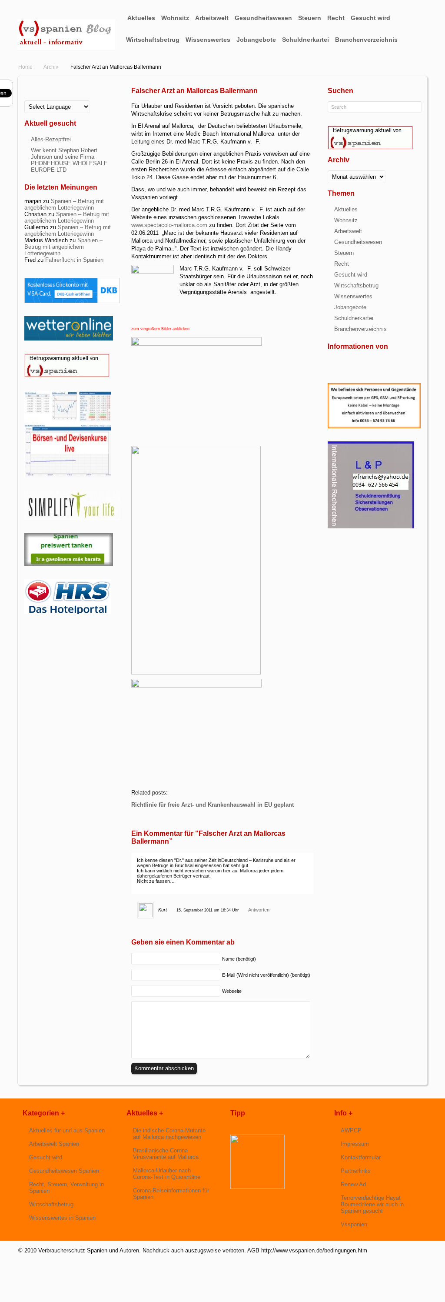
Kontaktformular (361, 1157)
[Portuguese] (55, 98)
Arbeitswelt (212, 17)
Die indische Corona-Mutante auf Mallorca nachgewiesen (169, 1133)
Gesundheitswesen (263, 17)
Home (25, 67)
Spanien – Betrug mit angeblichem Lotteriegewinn (64, 204)
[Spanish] (69, 98)
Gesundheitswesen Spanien (64, 1171)
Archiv (50, 67)
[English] (27, 98)
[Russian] (62, 98)
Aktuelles (141, 17)
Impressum (355, 1144)
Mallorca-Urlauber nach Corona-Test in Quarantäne (166, 1173)
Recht (336, 17)
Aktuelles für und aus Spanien (67, 1130)
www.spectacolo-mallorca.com (169, 225)
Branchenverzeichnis (366, 39)
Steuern (309, 17)
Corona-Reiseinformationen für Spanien (171, 1193)
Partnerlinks (356, 1171)
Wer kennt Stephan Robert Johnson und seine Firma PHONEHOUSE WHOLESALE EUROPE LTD (69, 160)
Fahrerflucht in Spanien (74, 260)
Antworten (258, 909)
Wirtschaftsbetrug (152, 39)
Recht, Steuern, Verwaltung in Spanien (66, 1187)
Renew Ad (353, 1184)
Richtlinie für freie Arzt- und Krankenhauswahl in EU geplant (212, 804)
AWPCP (351, 1130)
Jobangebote (256, 39)
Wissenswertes (208, 39)
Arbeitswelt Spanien (54, 1144)
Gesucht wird (370, 17)
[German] (41, 98)
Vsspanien (354, 1224)
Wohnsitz (175, 17)
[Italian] (48, 98)
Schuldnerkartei (305, 39)
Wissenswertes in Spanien (62, 1218)
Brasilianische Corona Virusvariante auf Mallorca (166, 1153)
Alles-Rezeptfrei (51, 139)
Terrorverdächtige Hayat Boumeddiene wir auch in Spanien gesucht (372, 1204)
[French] (34, 98)
